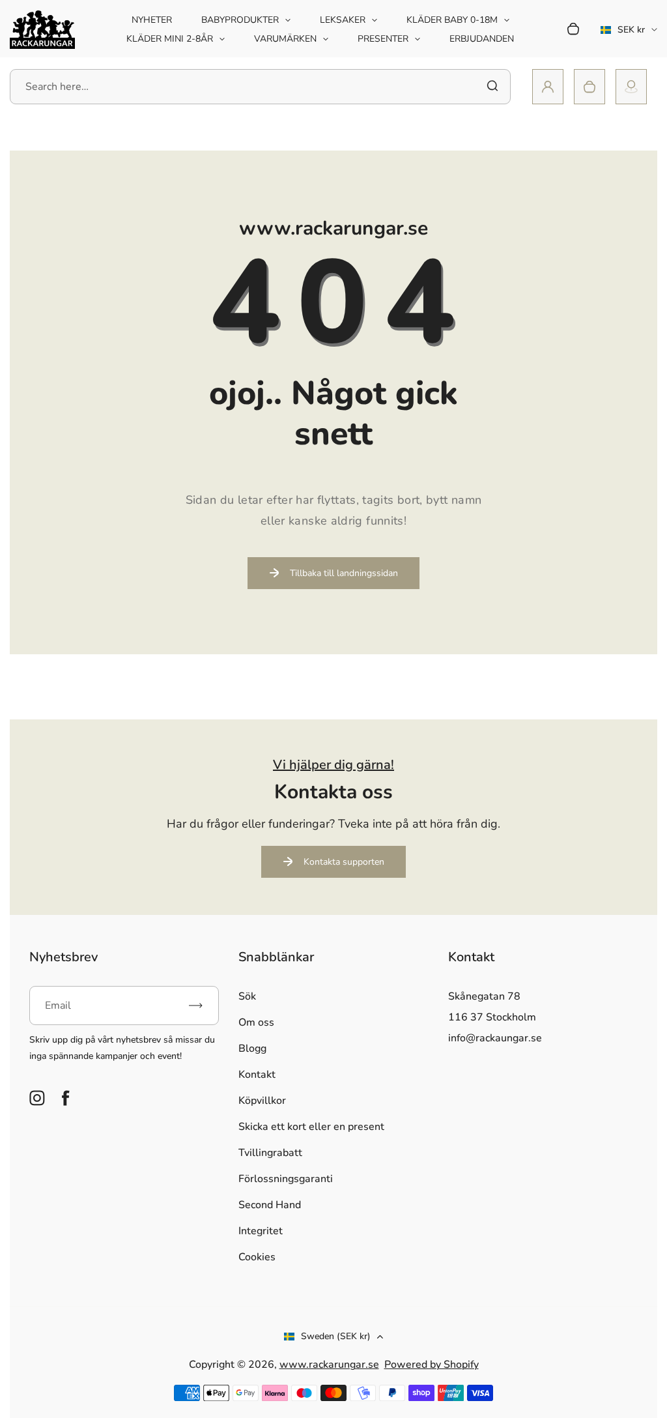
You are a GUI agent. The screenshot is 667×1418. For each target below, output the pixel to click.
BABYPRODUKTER (240, 20)
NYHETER (152, 20)
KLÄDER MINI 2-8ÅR (169, 39)
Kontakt (257, 1074)
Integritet (260, 1231)
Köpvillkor (262, 1100)
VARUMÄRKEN (285, 39)
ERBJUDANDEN (481, 39)
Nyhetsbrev (63, 957)
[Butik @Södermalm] (631, 86)
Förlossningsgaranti (285, 1179)
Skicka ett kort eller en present (311, 1127)
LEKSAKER (342, 20)
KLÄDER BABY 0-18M (452, 20)
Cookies (257, 1257)
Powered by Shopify (431, 1364)
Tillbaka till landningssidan (344, 573)
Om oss (256, 1022)
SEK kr (623, 33)
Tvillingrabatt (270, 1153)
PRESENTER (383, 39)
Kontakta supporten (344, 862)
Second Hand (269, 1205)
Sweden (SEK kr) (336, 1336)
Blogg (252, 1048)
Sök (247, 996)
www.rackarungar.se (329, 1364)
